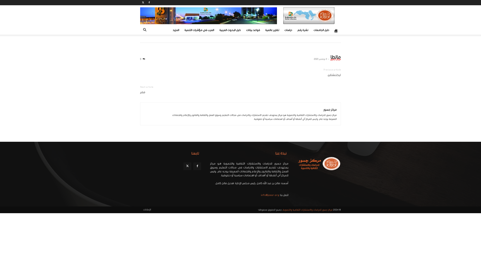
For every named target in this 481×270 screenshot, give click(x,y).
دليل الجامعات (321, 30)
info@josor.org (270, 195)
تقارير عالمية (272, 30)
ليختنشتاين (334, 75)
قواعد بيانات (253, 30)
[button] (144, 30)
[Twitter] (143, 2)
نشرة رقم (302, 30)
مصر (142, 92)
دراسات (288, 30)
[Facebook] (149, 2)
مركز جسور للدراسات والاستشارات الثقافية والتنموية (308, 210)
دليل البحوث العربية (230, 30)
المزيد (176, 30)
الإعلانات (147, 209)
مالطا (335, 57)
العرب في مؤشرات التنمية (199, 30)
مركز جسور (335, 59)
